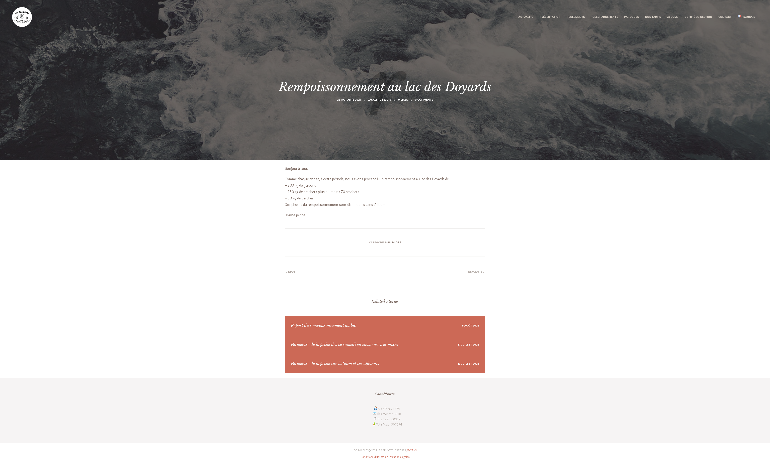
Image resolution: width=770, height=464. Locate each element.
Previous (475, 272)
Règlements (576, 16)
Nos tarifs (653, 16)
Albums (672, 16)
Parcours (631, 16)
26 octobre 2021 (349, 99)
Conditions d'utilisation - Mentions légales (385, 457)
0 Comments (424, 99)
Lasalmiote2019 (379, 99)
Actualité (525, 16)
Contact (725, 16)
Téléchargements (604, 16)
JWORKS (412, 450)
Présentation (550, 16)
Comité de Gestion (698, 16)
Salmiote (394, 242)
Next (291, 272)
